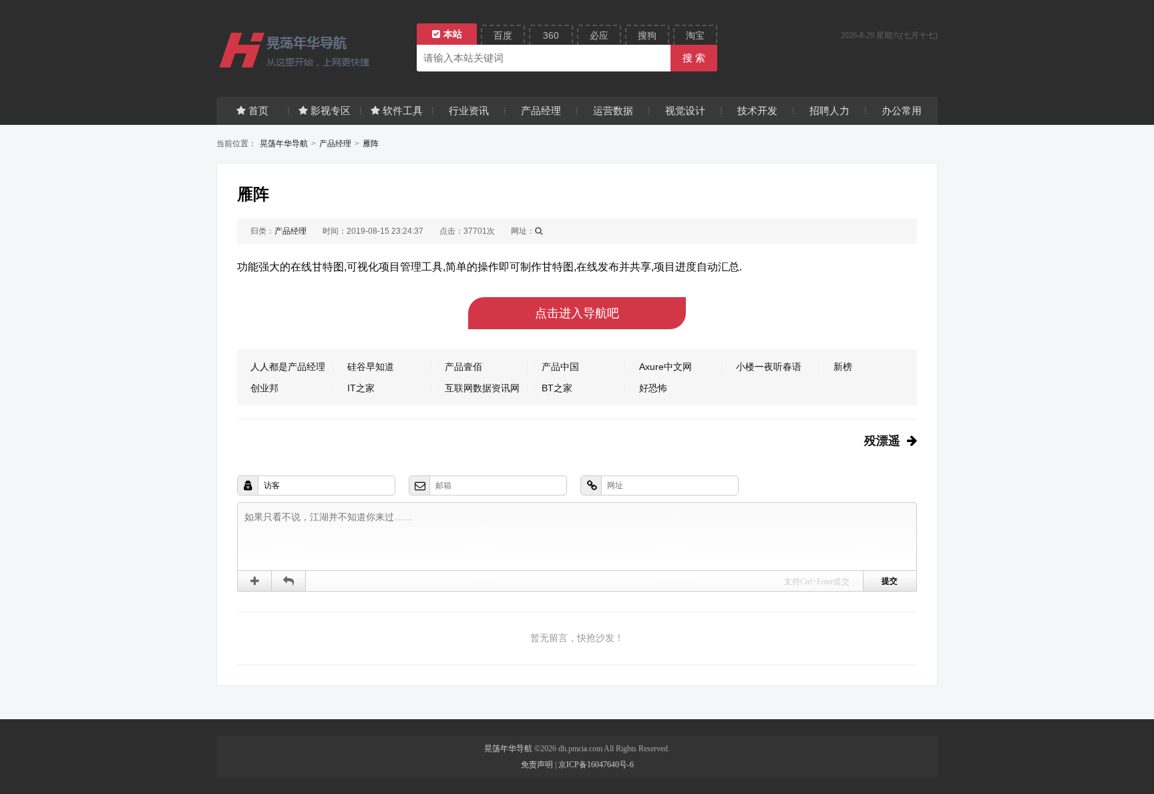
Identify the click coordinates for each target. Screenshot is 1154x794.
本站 (452, 34)
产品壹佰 (463, 366)
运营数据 (613, 110)
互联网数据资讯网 (482, 388)
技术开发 (757, 110)
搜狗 (647, 35)
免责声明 (537, 764)
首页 (258, 110)
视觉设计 (685, 110)
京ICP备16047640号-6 (596, 764)
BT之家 (557, 388)
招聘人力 (829, 110)
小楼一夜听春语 (768, 366)
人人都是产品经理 (287, 366)
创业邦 (264, 388)
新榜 (842, 366)
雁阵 (371, 143)
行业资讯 (469, 110)
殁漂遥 (882, 440)
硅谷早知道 (370, 366)
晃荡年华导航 (284, 143)
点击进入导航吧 (577, 313)
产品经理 (541, 110)
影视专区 (331, 110)
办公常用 (902, 110)
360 (551, 35)
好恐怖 (653, 388)
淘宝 (695, 35)
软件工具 (403, 110)
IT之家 (361, 388)
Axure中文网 (665, 366)
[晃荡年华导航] (309, 49)
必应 (599, 35)
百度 (503, 35)
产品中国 (560, 366)
